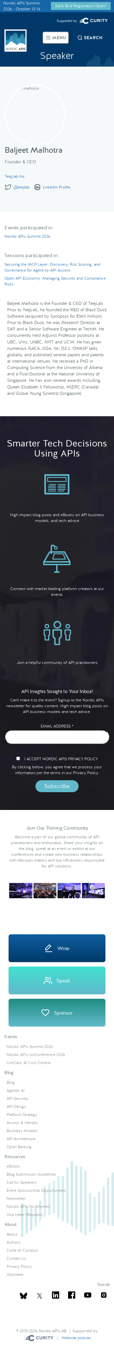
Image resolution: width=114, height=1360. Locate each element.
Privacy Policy (19, 1266)
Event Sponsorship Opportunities (36, 1190)
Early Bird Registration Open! (80, 5)
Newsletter (16, 1198)
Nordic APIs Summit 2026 (27, 236)
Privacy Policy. (86, 772)
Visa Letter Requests (25, 1214)
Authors (13, 1242)
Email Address (57, 726)
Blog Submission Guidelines (31, 1174)
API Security (17, 1098)
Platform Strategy (22, 1114)
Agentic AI (16, 1090)
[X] (23, 1296)
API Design (16, 1106)
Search (93, 38)
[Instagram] (104, 1295)
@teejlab (22, 187)
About (12, 1234)
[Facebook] (71, 1295)
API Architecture (21, 1138)
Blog (11, 1082)
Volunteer (15, 1274)
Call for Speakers (22, 1182)
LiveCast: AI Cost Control (29, 1062)
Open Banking (19, 1146)
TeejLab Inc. (15, 176)
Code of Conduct (22, 1250)
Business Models (22, 1130)
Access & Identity (22, 1122)
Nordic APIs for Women (28, 1206)
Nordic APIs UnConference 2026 (36, 1054)
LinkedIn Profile (56, 187)
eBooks (13, 1166)
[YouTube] (88, 1295)
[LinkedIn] (55, 1295)
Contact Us (16, 1258)
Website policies (76, 1337)
